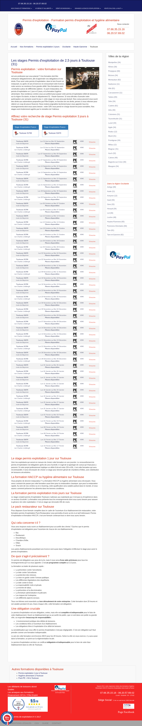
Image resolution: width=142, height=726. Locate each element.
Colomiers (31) (114, 114)
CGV (37, 723)
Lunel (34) (112, 123)
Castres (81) (113, 106)
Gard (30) (111, 200)
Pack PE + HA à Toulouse (28, 678)
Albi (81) (111, 88)
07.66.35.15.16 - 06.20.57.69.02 (32, 3)
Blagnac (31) (113, 149)
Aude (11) (111, 191)
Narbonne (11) (114, 84)
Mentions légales (21, 723)
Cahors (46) (113, 158)
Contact (56, 723)
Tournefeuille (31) (115, 119)
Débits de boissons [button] (63, 8)
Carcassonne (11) (115, 93)
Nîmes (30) (112, 67)
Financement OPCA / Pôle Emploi (23, 695)
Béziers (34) (113, 75)
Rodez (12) (112, 132)
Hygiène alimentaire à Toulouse (30, 676)
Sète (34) (111, 101)
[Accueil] (10, 3)
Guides (11, 689)
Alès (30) (111, 110)
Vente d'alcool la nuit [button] (112, 8)
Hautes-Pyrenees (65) (115, 222)
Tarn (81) (110, 230)
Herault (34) (111, 209)
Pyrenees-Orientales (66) (117, 226)
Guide (45, 723)
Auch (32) (112, 153)
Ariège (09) (111, 187)
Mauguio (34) (113, 166)
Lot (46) (110, 213)
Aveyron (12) (112, 196)
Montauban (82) (114, 80)
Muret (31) (112, 136)
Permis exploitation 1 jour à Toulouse (32, 673)
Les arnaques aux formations (21, 692)
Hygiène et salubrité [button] (43, 8)
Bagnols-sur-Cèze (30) (117, 162)
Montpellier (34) (114, 62)
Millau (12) (112, 145)
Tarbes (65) (112, 97)
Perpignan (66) (114, 71)
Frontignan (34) (114, 140)
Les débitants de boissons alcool (22, 686)
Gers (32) (110, 204)
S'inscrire (92, 142)
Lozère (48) (111, 217)
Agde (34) (112, 127)
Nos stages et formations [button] (21, 8)
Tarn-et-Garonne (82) (115, 235)
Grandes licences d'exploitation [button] (87, 8)
